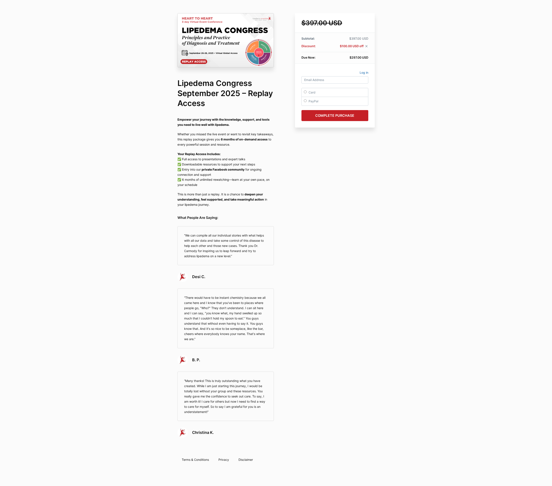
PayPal (313, 101)
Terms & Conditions (195, 459)
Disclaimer (245, 459)
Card (311, 92)
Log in (364, 72)
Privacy (223, 459)
